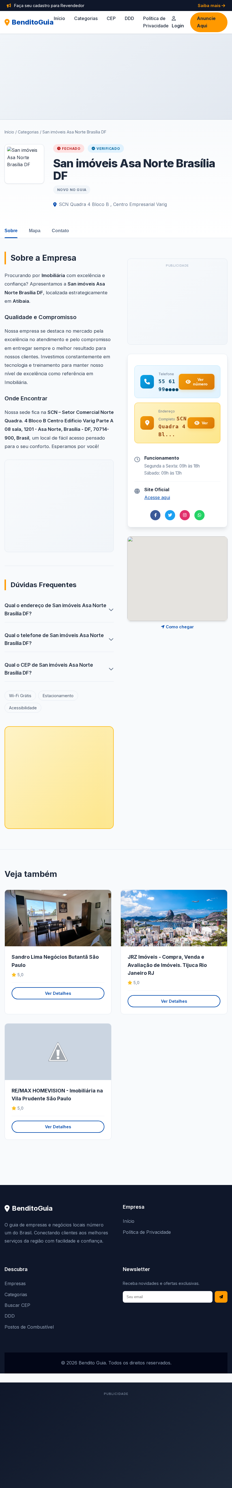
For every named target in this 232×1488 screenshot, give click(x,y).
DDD (129, 18)
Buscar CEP (17, 1305)
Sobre (11, 230)
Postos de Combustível (29, 1327)
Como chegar (179, 626)
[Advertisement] (116, 76)
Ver (205, 423)
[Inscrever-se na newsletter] (221, 1297)
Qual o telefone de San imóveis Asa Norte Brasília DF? (54, 639)
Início (59, 18)
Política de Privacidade (147, 1232)
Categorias (86, 18)
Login (178, 25)
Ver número (200, 381)
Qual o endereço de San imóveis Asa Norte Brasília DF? (55, 609)
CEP (111, 18)
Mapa (34, 230)
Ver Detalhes (58, 993)
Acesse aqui (157, 497)
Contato (60, 230)
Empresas (15, 1283)
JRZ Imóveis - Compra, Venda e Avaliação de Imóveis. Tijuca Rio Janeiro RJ (167, 965)
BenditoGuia (33, 22)
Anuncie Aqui (206, 22)
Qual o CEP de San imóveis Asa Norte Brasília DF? (49, 669)
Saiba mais (210, 5)
